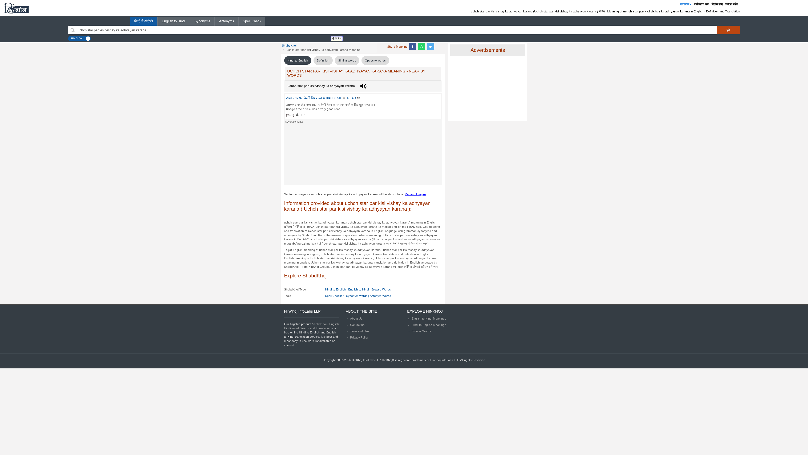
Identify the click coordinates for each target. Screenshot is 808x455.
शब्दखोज (684, 4)
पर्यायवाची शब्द (701, 4)
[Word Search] (72, 30)
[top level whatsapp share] (421, 46)
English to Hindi (174, 21)
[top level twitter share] (430, 46)
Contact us (357, 325)
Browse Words (381, 289)
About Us (356, 318)
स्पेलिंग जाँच (731, 4)
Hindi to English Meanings (429, 325)
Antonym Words (380, 295)
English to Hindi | (359, 289)
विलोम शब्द (717, 4)
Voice (338, 38)
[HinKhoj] (16, 8)
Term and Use (359, 331)
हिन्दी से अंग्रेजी (143, 21)
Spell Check (252, 21)
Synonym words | (358, 295)
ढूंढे (728, 30)
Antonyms (226, 21)
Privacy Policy (359, 337)
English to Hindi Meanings (429, 318)
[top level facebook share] (412, 46)
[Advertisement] (363, 155)
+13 (302, 114)
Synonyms (202, 21)
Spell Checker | (335, 295)
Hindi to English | (336, 289)
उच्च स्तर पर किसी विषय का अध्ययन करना (313, 98)
